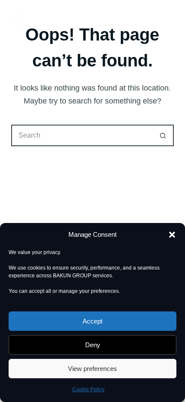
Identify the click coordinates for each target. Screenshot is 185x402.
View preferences (92, 368)
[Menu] (170, 17)
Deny (92, 345)
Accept (92, 321)
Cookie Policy (88, 389)
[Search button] (163, 135)
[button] (172, 234)
